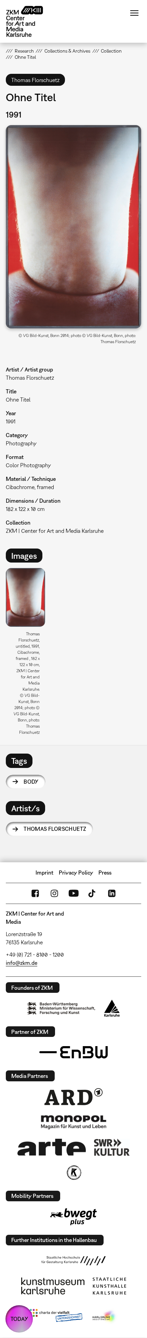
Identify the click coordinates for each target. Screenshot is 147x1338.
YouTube (73, 893)
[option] (28, 654)
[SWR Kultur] (112, 1147)
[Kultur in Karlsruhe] (73, 1172)
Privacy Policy (76, 872)
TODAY (19, 1319)
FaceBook (35, 893)
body (31, 782)
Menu (134, 13)
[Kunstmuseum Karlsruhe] (52, 1286)
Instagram (54, 893)
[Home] (30, 21)
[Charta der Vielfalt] (56, 1316)
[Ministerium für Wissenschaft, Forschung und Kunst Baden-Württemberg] (61, 1008)
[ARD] (73, 1096)
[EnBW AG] (73, 1052)
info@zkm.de (21, 963)
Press (104, 872)
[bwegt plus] (73, 1216)
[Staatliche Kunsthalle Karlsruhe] (109, 1286)
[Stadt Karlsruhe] (112, 1008)
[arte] (51, 1147)
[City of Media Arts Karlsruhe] (104, 1316)
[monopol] (73, 1122)
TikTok (92, 893)
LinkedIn (112, 893)
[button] (73, 226)
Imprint (44, 872)
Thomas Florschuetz (55, 829)
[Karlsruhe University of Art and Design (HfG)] (73, 1260)
